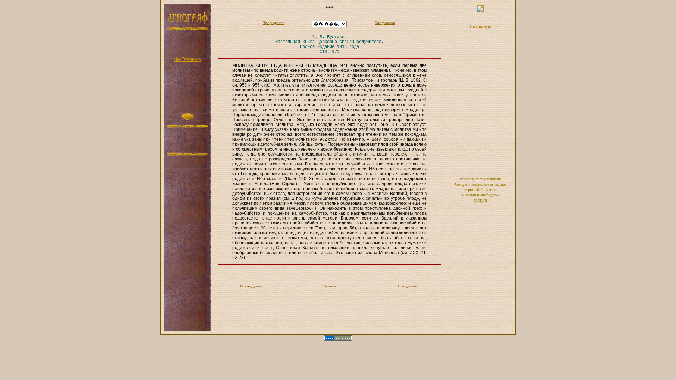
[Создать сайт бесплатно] (338, 339)
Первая (329, 286)
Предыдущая (273, 23)
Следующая (385, 23)
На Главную (187, 59)
